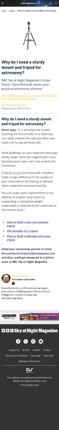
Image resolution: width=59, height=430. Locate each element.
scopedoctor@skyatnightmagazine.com (29, 253)
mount (17, 173)
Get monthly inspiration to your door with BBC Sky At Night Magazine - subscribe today (29, 97)
